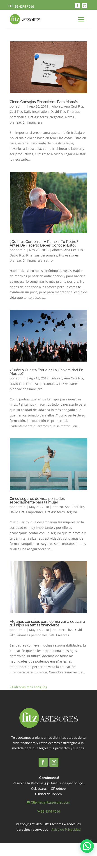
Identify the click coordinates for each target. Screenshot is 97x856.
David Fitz (58, 111)
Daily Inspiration (36, 111)
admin (20, 106)
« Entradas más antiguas (28, 687)
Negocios (56, 117)
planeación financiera (26, 122)
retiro (48, 260)
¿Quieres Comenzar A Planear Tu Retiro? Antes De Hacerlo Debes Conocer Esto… (44, 243)
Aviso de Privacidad (66, 829)
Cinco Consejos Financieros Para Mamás (44, 102)
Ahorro (57, 106)
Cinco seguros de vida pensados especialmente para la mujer (37, 500)
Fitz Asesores (38, 117)
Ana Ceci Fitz (73, 106)
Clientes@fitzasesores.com (50, 802)
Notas (69, 117)
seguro (72, 512)
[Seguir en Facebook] (77, 5)
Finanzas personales (41, 255)
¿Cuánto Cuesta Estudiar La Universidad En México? (46, 372)
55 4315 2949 (24, 6)
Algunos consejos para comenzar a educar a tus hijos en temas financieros (47, 623)
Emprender (34, 512)
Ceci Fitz (16, 111)
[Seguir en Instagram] (84, 5)
